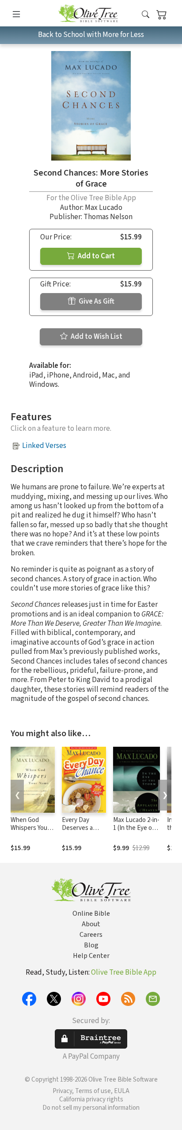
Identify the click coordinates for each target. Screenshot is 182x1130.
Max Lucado (103, 207)
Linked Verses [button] (44, 445)
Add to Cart (95, 256)
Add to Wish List (95, 336)
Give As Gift (95, 301)
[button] (145, 14)
